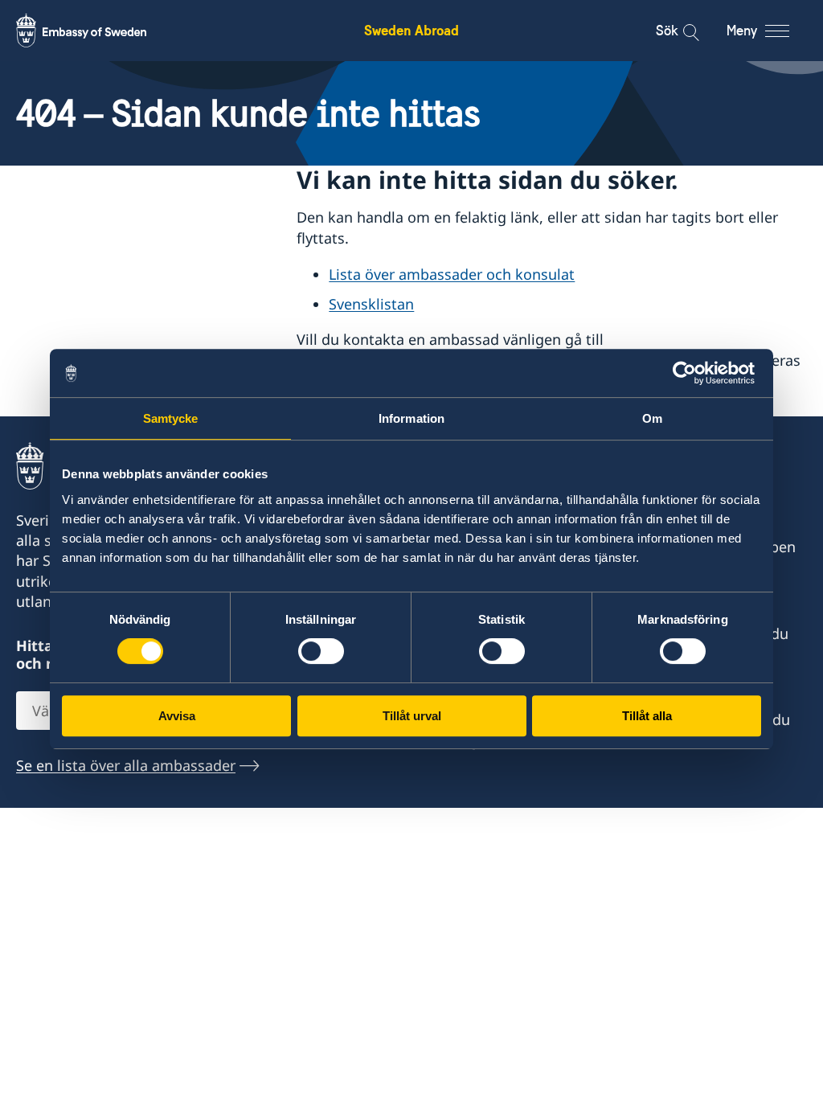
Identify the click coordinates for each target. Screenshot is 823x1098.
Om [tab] (652, 418)
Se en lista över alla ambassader (125, 765)
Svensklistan (371, 303)
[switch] (321, 651)
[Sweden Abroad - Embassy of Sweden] (96, 30)
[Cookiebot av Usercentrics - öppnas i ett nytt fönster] (690, 373)
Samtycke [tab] (171, 418)
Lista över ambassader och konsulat (452, 274)
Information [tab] (411, 418)
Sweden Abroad (411, 30)
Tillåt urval (412, 716)
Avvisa (176, 716)
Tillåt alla (647, 716)
